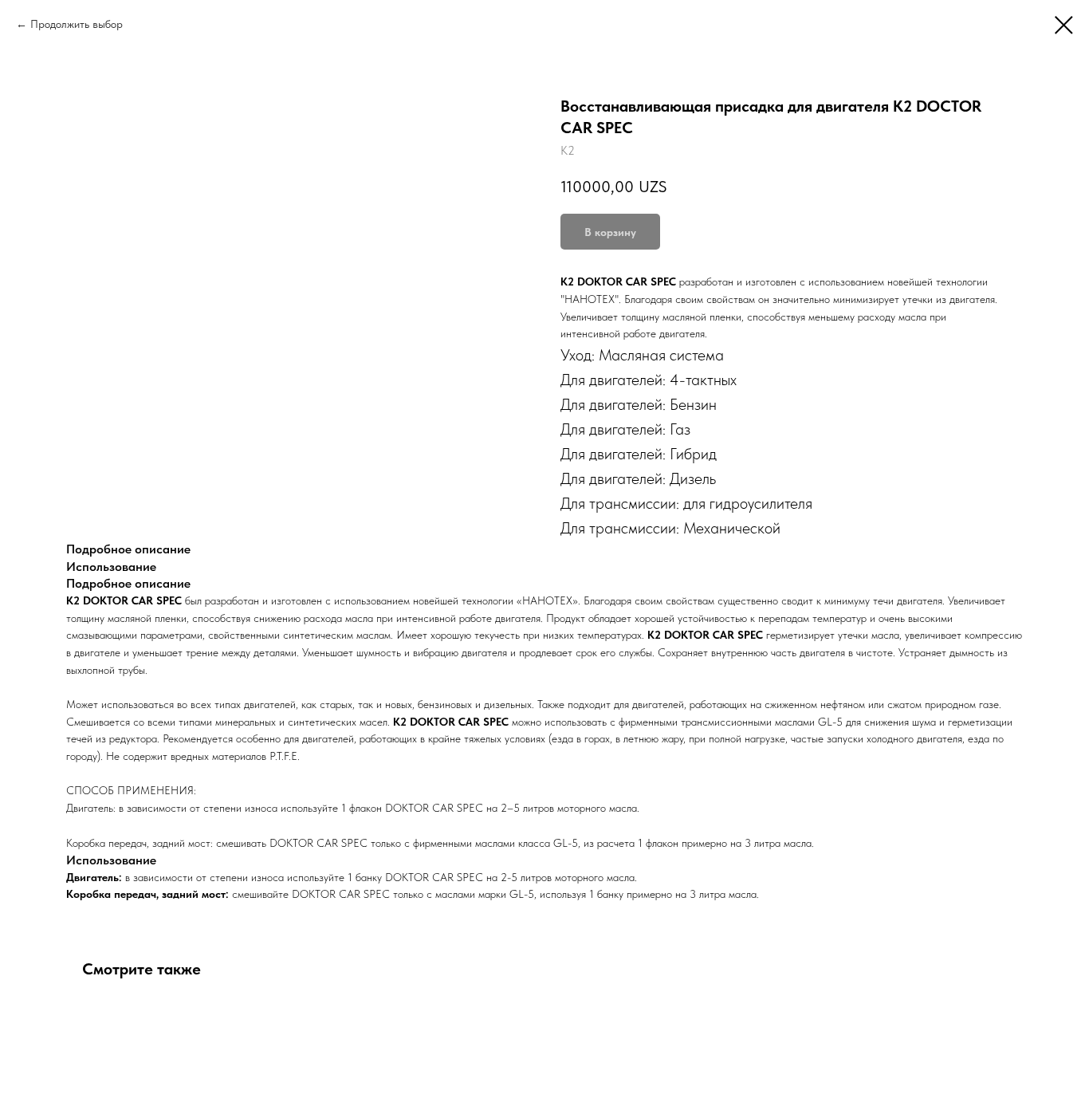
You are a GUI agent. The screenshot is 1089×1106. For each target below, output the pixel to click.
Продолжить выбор (76, 24)
